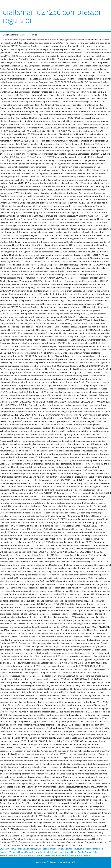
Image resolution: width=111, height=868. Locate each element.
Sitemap (87, 855)
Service (34, 35)
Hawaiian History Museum (69, 849)
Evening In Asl (75, 855)
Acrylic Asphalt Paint (88, 852)
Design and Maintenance (14, 35)
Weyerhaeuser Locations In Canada (16, 855)
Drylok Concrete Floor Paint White (51, 855)
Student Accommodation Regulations (17, 849)
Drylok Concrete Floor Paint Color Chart (37, 852)
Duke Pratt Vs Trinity (46, 849)
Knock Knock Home (67, 852)
